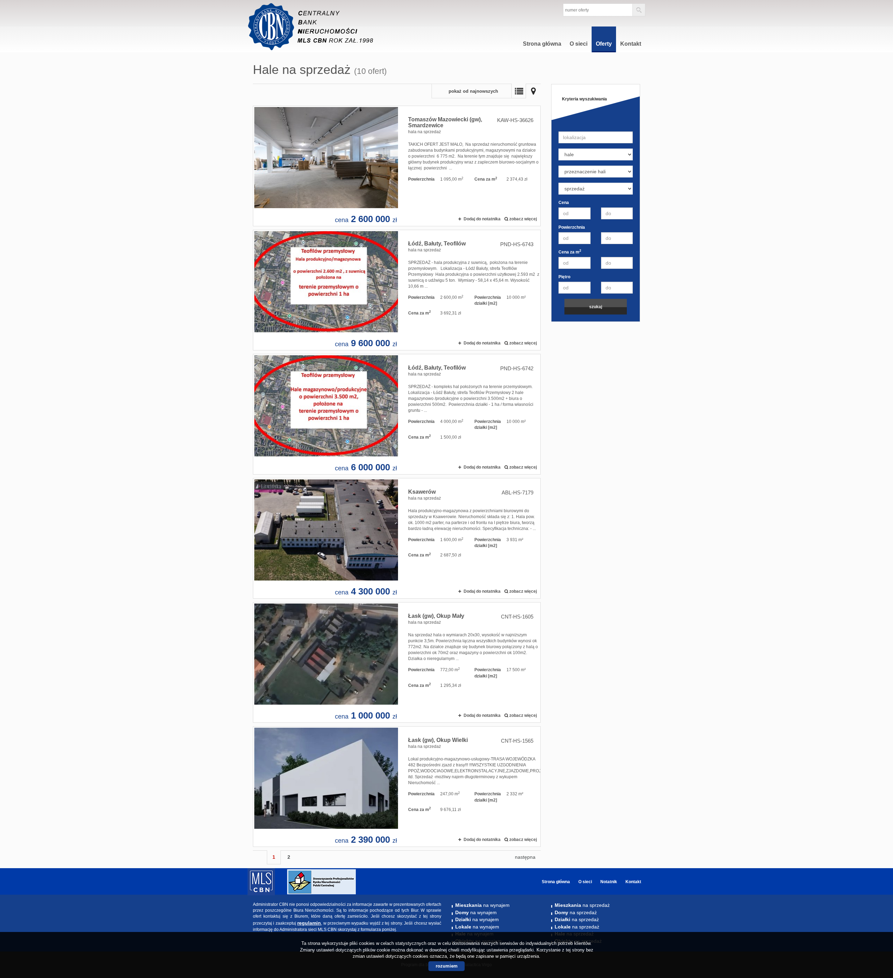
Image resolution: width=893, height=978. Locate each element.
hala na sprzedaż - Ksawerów (396, 538)
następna (525, 857)
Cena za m (569, 252)
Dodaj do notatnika (482, 219)
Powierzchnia (571, 227)
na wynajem (482, 905)
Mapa (533, 91)
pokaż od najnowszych (473, 91)
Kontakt (630, 44)
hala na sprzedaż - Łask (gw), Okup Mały (396, 662)
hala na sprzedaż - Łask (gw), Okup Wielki (396, 787)
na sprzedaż (582, 905)
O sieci (578, 44)
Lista (518, 91)
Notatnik (608, 881)
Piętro (564, 276)
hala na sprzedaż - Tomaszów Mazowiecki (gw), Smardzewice (396, 166)
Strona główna (542, 44)
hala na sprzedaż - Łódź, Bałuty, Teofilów (396, 290)
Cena (563, 202)
